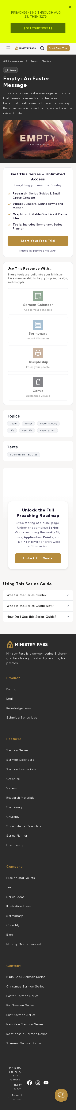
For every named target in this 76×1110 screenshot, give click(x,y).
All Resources (13, 61)
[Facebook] (29, 1082)
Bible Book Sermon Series (25, 977)
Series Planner (16, 835)
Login (10, 698)
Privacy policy (17, 1087)
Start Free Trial (58, 48)
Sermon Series (40, 61)
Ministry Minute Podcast (24, 944)
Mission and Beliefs (20, 878)
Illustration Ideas (18, 906)
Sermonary (14, 807)
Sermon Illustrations (21, 769)
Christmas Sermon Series (25, 986)
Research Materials (20, 798)
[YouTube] (46, 1082)
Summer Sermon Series (24, 1043)
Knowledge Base (18, 708)
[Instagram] (37, 1082)
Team (10, 887)
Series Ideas (15, 897)
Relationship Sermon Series (27, 1034)
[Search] (42, 48)
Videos (11, 788)
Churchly (12, 817)
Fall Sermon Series (20, 1005)
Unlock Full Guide (38, 558)
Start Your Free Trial (38, 241)
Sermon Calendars (20, 760)
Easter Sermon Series (22, 996)
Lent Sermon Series (21, 1015)
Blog (9, 935)
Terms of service (17, 1097)
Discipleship (15, 845)
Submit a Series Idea (21, 717)
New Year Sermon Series (24, 1024)
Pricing (11, 689)
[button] (8, 48)
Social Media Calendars (23, 826)
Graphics (13, 779)
